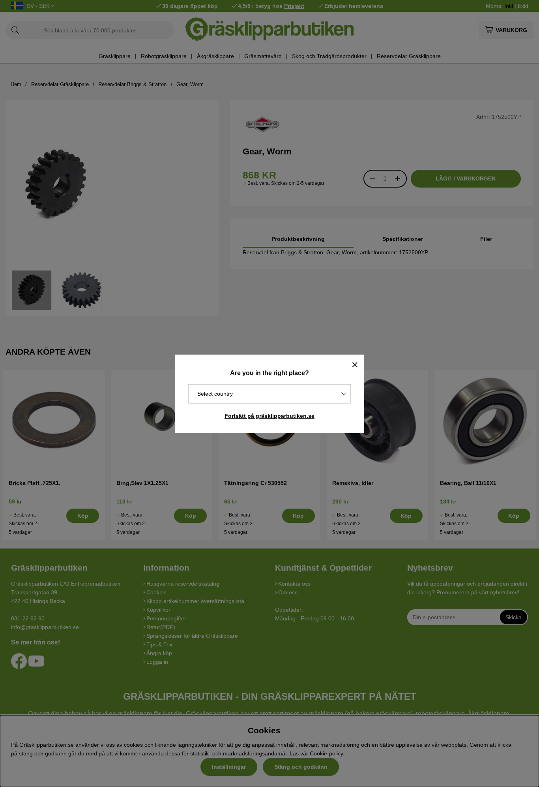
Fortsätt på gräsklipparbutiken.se (269, 416)
